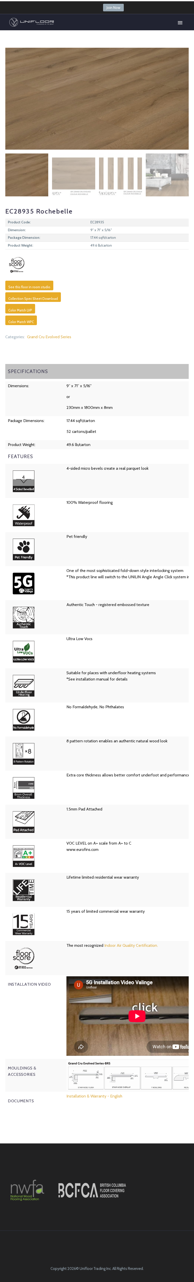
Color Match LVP (20, 310)
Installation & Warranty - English (94, 1096)
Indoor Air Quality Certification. (131, 945)
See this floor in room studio (29, 287)
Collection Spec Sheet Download (33, 299)
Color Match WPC (21, 322)
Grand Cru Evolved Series (49, 336)
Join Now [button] (113, 7)
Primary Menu (180, 23)
